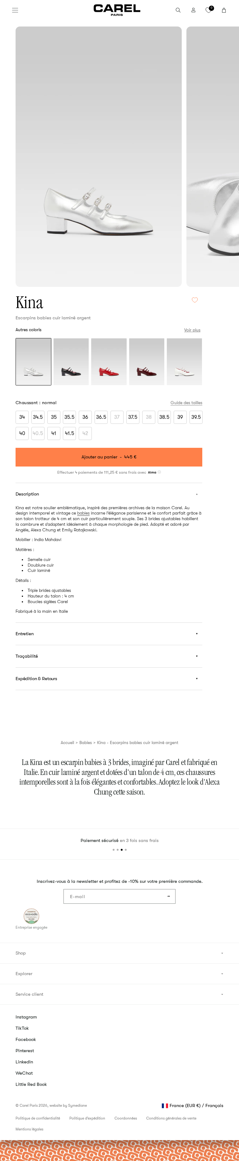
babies (83, 512)
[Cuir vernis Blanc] (184, 362)
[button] (15, 10)
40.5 (39, 435)
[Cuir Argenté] (33, 362)
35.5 (69, 417)
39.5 (196, 417)
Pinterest (25, 1050)
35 (54, 417)
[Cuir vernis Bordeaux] (147, 362)
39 (180, 417)
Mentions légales (29, 1129)
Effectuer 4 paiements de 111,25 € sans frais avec (102, 472)
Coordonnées (126, 1118)
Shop (21, 953)
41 (53, 433)
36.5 (101, 417)
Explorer (24, 973)
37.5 (132, 417)
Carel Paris (29, 1105)
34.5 (38, 417)
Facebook (26, 1039)
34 (22, 417)
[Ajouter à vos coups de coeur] (194, 300)
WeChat (24, 1073)
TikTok (22, 1028)
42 (87, 435)
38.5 (164, 417)
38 (150, 418)
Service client (29, 994)
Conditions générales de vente (171, 1118)
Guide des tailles (186, 402)
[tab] (114, 850)
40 (22, 433)
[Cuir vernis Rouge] (109, 362)
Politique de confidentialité (38, 1118)
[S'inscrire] (168, 896)
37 (119, 418)
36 (85, 417)
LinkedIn (24, 1061)
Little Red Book (31, 1084)
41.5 (69, 433)
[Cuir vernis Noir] (71, 362)
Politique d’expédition (87, 1118)
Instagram (26, 1016)
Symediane (77, 1105)
